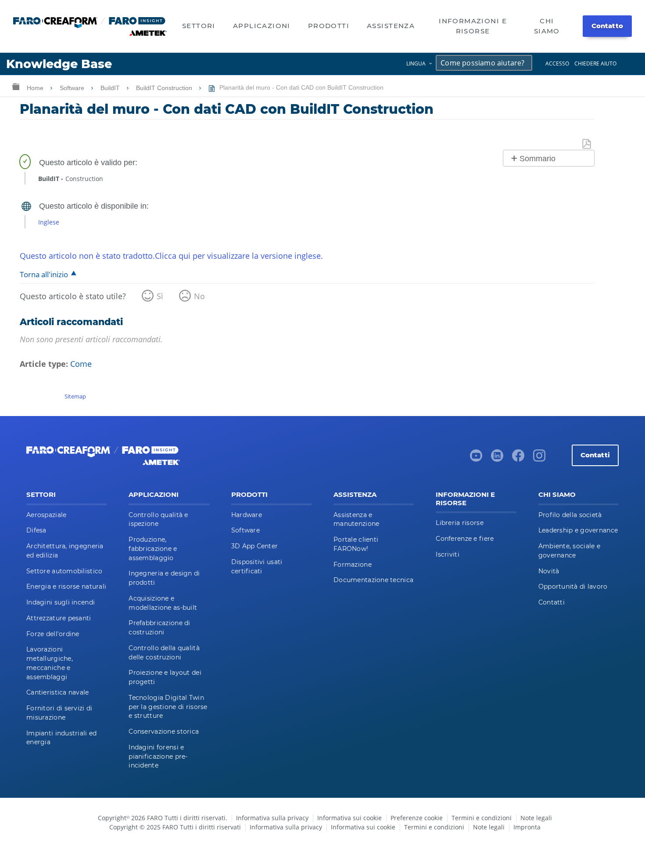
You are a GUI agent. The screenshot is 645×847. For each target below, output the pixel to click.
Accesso (557, 63)
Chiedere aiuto (595, 63)
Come (81, 363)
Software (73, 87)
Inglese (48, 222)
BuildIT (111, 87)
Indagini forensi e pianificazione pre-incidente (158, 756)
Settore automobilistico (64, 571)
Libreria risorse (459, 523)
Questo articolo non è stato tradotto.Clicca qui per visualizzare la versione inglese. (171, 255)
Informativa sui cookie (349, 818)
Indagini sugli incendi (60, 602)
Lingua (416, 63)
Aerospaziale (46, 515)
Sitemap (75, 396)
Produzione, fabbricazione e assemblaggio (153, 549)
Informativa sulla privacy (272, 818)
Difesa (36, 530)
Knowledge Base (59, 64)
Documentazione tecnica (373, 580)
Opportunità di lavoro (573, 586)
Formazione (352, 564)
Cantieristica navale (57, 692)
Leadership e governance (578, 530)
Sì (160, 296)
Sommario (537, 158)
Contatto (607, 26)
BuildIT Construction (165, 87)
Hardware (246, 515)
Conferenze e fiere (465, 539)
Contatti (595, 455)
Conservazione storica (164, 731)
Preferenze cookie (417, 818)
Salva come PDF (587, 144)
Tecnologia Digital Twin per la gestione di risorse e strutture (168, 707)
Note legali (536, 818)
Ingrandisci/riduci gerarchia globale (15, 86)
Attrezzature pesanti (58, 618)
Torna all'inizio (44, 274)
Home (36, 87)
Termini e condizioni (482, 818)
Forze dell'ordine (52, 634)
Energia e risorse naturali (66, 586)
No (199, 296)
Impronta (527, 827)
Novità (548, 571)
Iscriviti (447, 554)
